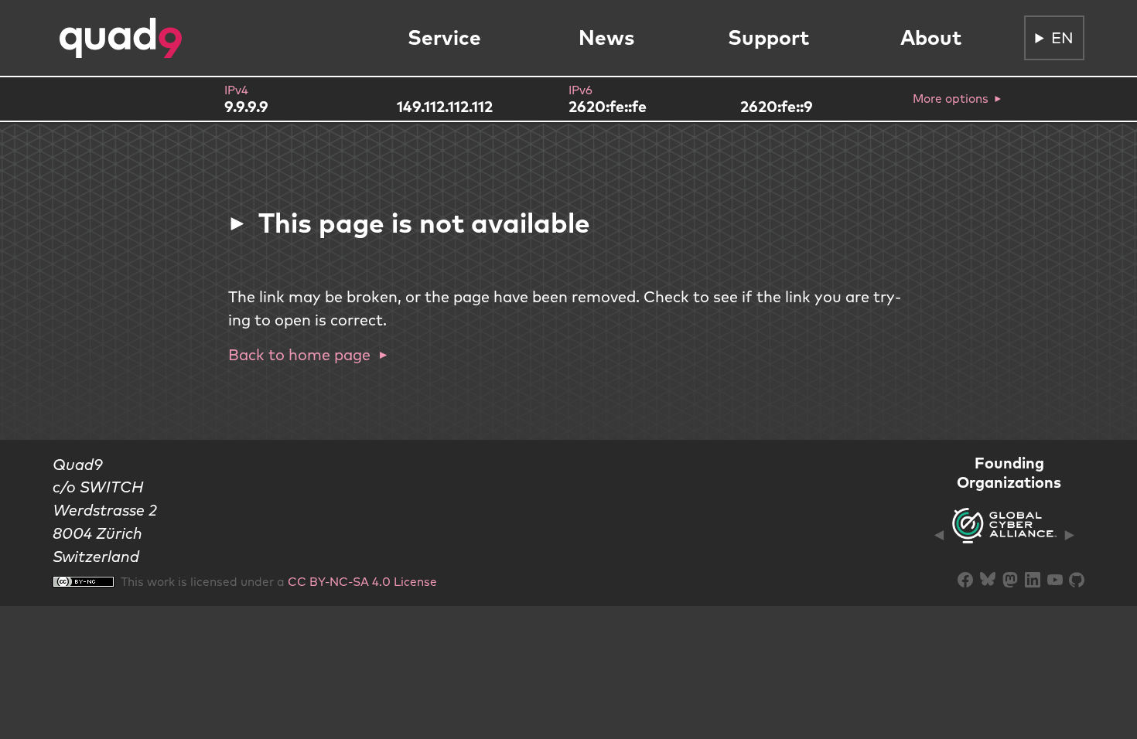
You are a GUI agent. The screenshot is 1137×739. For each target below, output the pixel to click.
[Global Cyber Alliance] (1004, 534)
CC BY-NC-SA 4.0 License (362, 581)
